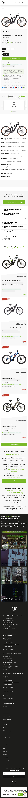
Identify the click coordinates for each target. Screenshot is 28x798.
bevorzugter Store (9, 70)
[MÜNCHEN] (14, 540)
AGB (4, 748)
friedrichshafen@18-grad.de (11, 682)
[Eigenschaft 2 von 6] (12, 111)
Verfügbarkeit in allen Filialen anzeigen (12, 82)
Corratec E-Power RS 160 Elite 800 (11, 280)
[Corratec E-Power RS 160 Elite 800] (14, 263)
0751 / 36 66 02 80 (9, 660)
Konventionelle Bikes (8, 698)
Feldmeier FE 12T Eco (7, 424)
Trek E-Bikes (6, 713)
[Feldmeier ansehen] (21, 420)
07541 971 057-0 (8, 680)
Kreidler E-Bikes (6, 716)
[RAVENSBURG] (14, 557)
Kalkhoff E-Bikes (7, 719)
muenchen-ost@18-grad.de (11, 624)
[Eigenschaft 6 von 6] (16, 111)
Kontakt (5, 740)
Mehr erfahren (14, 481)
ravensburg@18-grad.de (10, 662)
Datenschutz (6, 761)
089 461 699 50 (8, 622)
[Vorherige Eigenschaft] (2, 106)
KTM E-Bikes (6, 707)
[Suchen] (22, 2)
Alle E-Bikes (5, 695)
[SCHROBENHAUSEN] (14, 593)
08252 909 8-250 (8, 642)
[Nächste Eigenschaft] (26, 106)
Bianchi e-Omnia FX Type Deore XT (11, 327)
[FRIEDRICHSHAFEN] (14, 575)
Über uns (5, 727)
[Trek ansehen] (6, 32)
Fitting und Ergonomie (8, 737)
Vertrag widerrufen (7, 764)
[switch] (25, 796)
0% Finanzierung (7, 730)
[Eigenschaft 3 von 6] (13, 111)
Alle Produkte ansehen (14, 444)
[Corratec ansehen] (21, 277)
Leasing (5, 734)
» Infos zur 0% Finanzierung (14, 477)
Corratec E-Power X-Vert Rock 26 (11, 376)
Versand (10, 42)
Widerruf (5, 754)
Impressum (5, 757)
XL (13, 49)
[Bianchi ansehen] (21, 324)
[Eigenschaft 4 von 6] (14, 111)
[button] (15, 2)
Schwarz (6, 54)
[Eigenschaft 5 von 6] (15, 111)
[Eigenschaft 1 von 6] (11, 111)
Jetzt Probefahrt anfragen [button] (15, 202)
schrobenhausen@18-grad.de (11, 644)
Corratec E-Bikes (7, 710)
